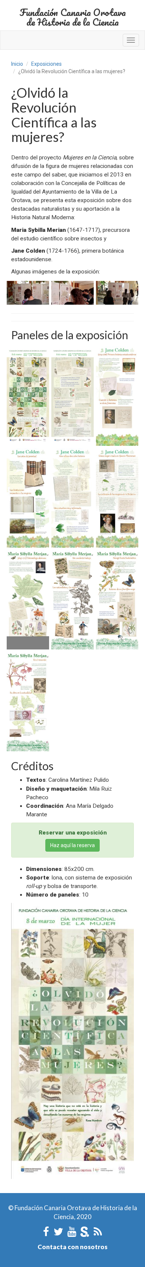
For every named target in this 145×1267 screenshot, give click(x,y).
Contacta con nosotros (72, 1247)
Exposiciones (46, 64)
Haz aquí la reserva (72, 845)
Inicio (17, 64)
